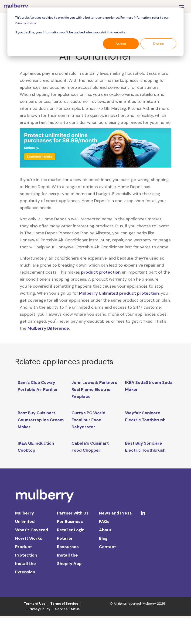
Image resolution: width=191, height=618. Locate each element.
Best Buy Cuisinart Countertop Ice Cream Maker (41, 420)
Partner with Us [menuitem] (73, 513)
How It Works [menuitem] (28, 538)
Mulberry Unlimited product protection (118, 293)
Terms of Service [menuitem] (64, 603)
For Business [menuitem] (70, 521)
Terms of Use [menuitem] (34, 603)
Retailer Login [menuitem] (71, 530)
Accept (121, 44)
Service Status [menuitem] (67, 609)
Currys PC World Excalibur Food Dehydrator (89, 420)
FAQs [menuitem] (104, 521)
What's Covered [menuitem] (31, 530)
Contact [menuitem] (107, 547)
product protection (101, 272)
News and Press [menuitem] (115, 513)
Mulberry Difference (48, 328)
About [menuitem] (105, 530)
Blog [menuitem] (103, 538)
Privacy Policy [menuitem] (38, 609)
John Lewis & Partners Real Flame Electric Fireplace (94, 389)
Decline (158, 44)
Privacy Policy (25, 23)
